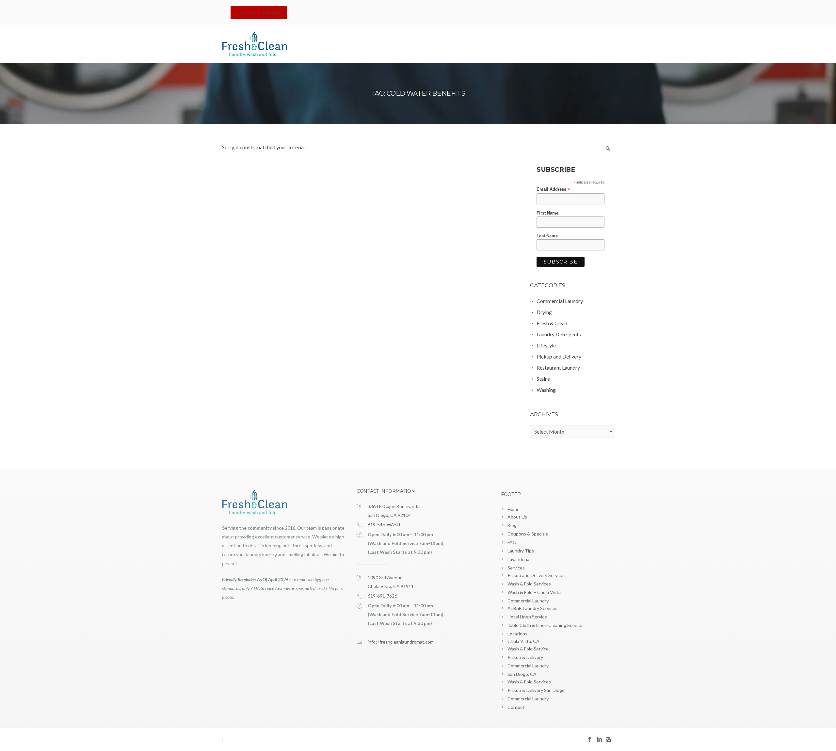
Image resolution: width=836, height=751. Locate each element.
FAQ (512, 542)
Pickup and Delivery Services (536, 575)
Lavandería (486, 44)
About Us (517, 516)
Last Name (547, 235)
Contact (599, 44)
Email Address (553, 189)
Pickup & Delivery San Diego (536, 690)
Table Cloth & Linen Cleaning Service (544, 625)
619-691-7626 (382, 596)
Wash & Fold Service (528, 648)
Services (520, 44)
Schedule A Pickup (260, 12)
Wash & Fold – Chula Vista (534, 592)
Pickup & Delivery (525, 657)
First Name (547, 213)
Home (449, 44)
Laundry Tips (520, 550)
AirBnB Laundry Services (532, 608)
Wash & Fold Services (529, 583)
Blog (512, 525)
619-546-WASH (384, 524)
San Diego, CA (522, 674)
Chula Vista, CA (523, 641)
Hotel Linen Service (527, 616)
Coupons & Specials (527, 533)
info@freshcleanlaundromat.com (401, 642)
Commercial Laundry (528, 600)
